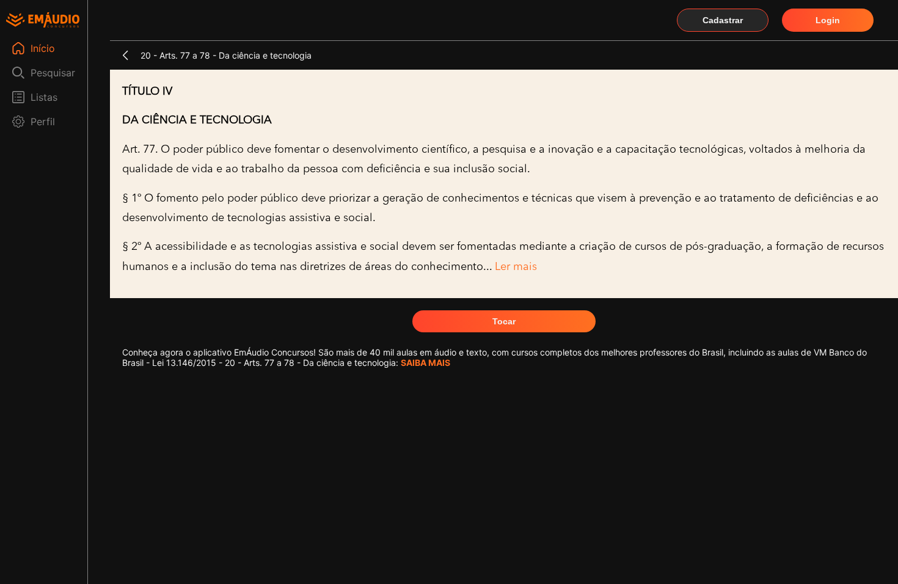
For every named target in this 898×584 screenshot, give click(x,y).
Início (43, 48)
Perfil (43, 121)
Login (828, 20)
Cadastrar (723, 20)
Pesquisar (53, 73)
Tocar (504, 321)
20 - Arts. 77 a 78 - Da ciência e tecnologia (226, 55)
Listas (44, 97)
